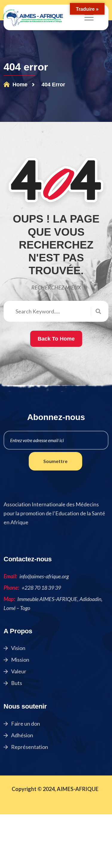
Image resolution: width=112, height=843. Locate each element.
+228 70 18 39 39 (41, 587)
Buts (16, 683)
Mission (19, 659)
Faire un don (25, 723)
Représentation (29, 747)
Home (19, 85)
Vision (17, 648)
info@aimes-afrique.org (44, 576)
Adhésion (21, 735)
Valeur (18, 671)
